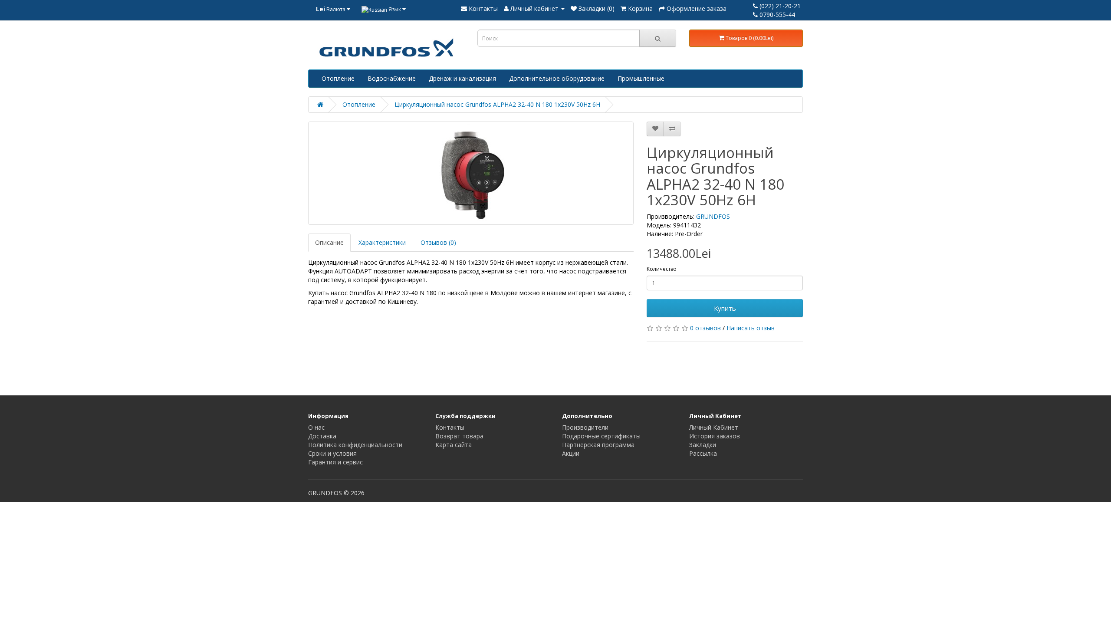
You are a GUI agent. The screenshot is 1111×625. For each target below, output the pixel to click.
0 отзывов (705, 328)
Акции (570, 453)
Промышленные (641, 78)
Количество (662, 269)
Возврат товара (459, 436)
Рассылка (703, 453)
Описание (329, 242)
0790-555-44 (776, 14)
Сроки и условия (332, 453)
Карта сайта (453, 445)
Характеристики (382, 242)
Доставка (322, 436)
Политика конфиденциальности (355, 445)
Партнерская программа (598, 445)
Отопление (338, 78)
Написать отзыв (750, 328)
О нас (316, 427)
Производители (585, 427)
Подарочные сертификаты (601, 436)
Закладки (702, 445)
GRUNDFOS (713, 216)
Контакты (449, 427)
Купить (725, 308)
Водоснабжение (392, 78)
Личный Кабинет (713, 427)
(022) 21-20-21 (779, 6)
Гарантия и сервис (335, 462)
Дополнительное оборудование (557, 78)
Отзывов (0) (438, 242)
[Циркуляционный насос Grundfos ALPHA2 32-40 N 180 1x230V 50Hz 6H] (471, 173)
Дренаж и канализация (462, 78)
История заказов (714, 436)
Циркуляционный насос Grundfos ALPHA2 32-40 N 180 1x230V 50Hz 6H (497, 104)
